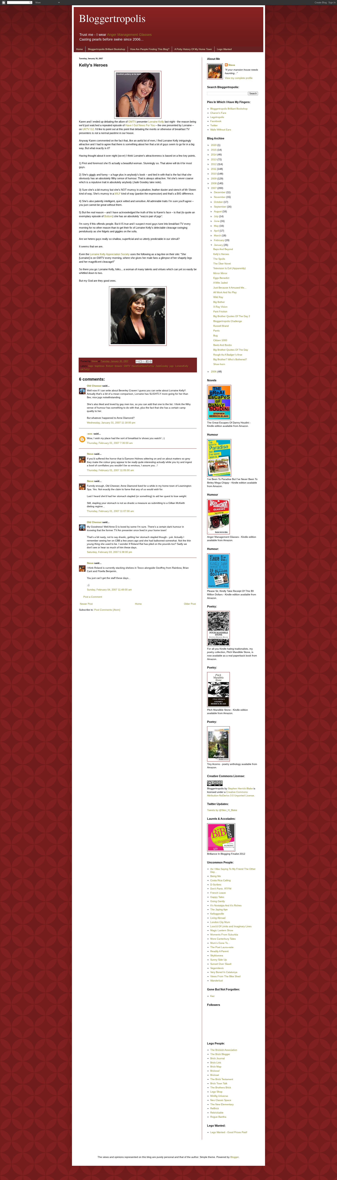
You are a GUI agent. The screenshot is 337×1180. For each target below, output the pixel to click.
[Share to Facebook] (147, 361)
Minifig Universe (219, 1095)
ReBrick (214, 1108)
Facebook (215, 121)
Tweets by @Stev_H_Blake (222, 810)
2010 (214, 173)
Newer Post (86, 603)
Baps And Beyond (223, 249)
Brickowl (214, 1070)
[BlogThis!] (140, 361)
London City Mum (220, 922)
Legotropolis (217, 117)
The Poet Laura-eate (221, 947)
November (220, 197)
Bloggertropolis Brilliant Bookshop (106, 49)
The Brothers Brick (220, 1087)
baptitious (100, 366)
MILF (118, 193)
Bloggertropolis (112, 18)
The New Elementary (222, 1104)
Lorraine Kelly (156, 121)
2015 (214, 149)
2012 (214, 164)
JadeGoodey (162, 366)
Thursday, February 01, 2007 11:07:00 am (110, 511)
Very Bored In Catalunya (223, 972)
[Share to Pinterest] (150, 361)
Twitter (214, 125)
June (217, 221)
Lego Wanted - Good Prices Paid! (228, 1132)
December (220, 192)
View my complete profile (239, 78)
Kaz (212, 996)
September (220, 206)
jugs (172, 366)
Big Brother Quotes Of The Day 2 (231, 316)
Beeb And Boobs (222, 345)
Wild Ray (218, 297)
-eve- (90, 433)
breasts (118, 366)
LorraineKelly (181, 366)
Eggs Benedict (221, 278)
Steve (94, 361)
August (218, 211)
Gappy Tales (217, 897)
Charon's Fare (218, 112)
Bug (215, 335)
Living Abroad (217, 917)
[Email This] (137, 361)
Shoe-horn (219, 364)
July (216, 216)
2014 (214, 154)
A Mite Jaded (220, 282)
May (216, 225)
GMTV (132, 121)
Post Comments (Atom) (107, 609)
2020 (214, 145)
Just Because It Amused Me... (229, 287)
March (218, 235)
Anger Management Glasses (129, 35)
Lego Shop (216, 1091)
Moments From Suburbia (224, 934)
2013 (214, 159)
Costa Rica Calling (220, 880)
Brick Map (215, 1066)
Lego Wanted (224, 49)
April (217, 230)
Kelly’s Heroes (221, 254)
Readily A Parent (219, 951)
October (219, 201)
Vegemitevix (217, 968)
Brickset (214, 1075)
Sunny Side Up (218, 959)
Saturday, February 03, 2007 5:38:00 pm (109, 552)
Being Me (215, 876)
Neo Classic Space (220, 1100)
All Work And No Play (225, 292)
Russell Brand (221, 325)
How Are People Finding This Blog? (149, 49)
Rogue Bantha (218, 1116)
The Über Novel (222, 263)
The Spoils (219, 258)
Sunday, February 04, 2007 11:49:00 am (109, 589)
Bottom (108, 216)
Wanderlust (216, 980)
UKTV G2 (88, 129)
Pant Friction (220, 311)
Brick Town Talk (218, 1083)
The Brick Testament (221, 1079)
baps (90, 366)
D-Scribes (215, 884)
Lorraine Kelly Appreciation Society (110, 254)
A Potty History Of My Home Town (193, 49)
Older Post (190, 603)
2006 (214, 371)
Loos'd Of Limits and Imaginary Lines (231, 926)
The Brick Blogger (220, 1054)
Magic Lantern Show (221, 930)
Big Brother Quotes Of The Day (230, 349)
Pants (216, 330)
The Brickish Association (223, 1049)
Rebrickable (216, 1112)
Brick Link (215, 1062)
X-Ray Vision (220, 306)
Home (79, 49)
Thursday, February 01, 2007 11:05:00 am (110, 470)
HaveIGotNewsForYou (143, 366)
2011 (214, 168)
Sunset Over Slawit (220, 963)
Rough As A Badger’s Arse (227, 354)
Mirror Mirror (220, 273)
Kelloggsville (217, 913)
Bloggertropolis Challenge (227, 321)
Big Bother (219, 302)
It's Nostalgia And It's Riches (226, 905)
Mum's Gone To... (220, 943)
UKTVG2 (85, 369)
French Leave (218, 892)
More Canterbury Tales (223, 938)
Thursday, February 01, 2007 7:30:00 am (110, 443)
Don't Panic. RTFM (220, 888)
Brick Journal (217, 1058)
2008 (214, 183)
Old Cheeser (94, 385)
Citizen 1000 (220, 340)
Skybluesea (216, 955)
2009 (214, 178)
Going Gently (217, 901)
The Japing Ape (219, 909)
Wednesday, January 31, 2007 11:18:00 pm (111, 422)
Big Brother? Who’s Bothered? (230, 359)
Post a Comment (92, 596)
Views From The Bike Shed (225, 976)
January (219, 245)
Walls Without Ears (220, 129)
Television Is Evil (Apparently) (229, 268)
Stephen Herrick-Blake (240, 788)
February (219, 240)
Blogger (234, 1157)
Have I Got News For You (140, 125)
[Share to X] (144, 361)
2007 (214, 188)
